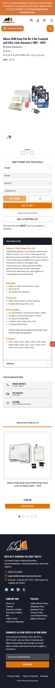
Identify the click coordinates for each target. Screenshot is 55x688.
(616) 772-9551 (16, 9)
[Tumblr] (24, 590)
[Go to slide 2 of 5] (23, 516)
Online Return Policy (39, 603)
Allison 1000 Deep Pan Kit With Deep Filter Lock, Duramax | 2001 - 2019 (27, 484)
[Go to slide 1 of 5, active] (19, 516)
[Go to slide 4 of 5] (32, 516)
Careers (9, 606)
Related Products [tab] (27, 423)
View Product (27, 506)
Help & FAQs (12, 619)
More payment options (28, 213)
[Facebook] (6, 590)
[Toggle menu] (51, 20)
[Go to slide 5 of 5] (36, 516)
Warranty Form (37, 609)
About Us (10, 603)
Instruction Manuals (15, 622)
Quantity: (27, 149)
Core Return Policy (38, 616)
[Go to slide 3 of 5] (28, 516)
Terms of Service (30, 676)
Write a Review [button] (38, 55)
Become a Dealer (14, 609)
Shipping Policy (37, 606)
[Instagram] (18, 590)
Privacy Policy (36, 612)
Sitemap (44, 676)
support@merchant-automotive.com (24, 576)
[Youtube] (12, 590)
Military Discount (37, 619)
